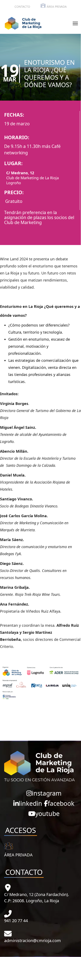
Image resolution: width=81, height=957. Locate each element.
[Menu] (75, 23)
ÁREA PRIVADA (57, 7)
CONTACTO (22, 7)
